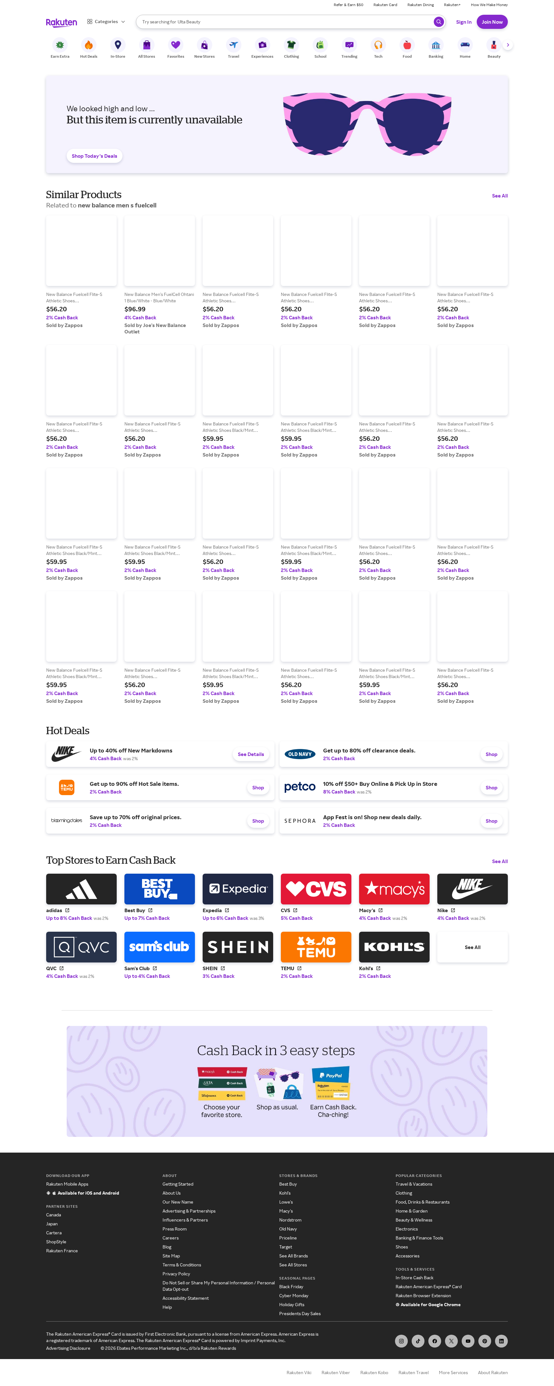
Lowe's (286, 1202)
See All (500, 195)
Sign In (464, 22)
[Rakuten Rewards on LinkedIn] (501, 1341)
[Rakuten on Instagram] (401, 1341)
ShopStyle (56, 1241)
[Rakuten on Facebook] (434, 1341)
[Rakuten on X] (451, 1341)
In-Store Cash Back (414, 1277)
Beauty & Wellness (414, 1219)
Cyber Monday (293, 1295)
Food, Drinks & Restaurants (422, 1202)
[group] (81, 271)
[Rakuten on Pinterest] (484, 1341)
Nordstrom (290, 1219)
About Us (171, 1193)
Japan (52, 1223)
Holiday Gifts (291, 1304)
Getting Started (178, 1184)
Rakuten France (62, 1250)
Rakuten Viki (299, 1372)
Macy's (286, 1211)
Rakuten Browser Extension (423, 1295)
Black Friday (291, 1286)
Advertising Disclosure (68, 1348)
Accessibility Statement (186, 1298)
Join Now (492, 22)
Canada (53, 1214)
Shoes (402, 1246)
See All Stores (293, 1264)
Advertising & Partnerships (189, 1211)
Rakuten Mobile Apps (67, 1184)
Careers (171, 1237)
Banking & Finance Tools (419, 1237)
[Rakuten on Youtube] (468, 1341)
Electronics (407, 1228)
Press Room (175, 1228)
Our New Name (178, 1202)
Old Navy (288, 1228)
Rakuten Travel (414, 1372)
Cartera (54, 1232)
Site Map (171, 1255)
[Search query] (439, 22)
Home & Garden (412, 1211)
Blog (167, 1246)
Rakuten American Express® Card (429, 1286)
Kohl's (284, 1193)
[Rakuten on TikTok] (418, 1341)
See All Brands (293, 1255)
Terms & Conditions (182, 1264)
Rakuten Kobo (374, 1372)
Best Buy (288, 1184)
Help (167, 1307)
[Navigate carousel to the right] (508, 45)
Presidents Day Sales (300, 1313)
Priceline (288, 1237)
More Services (453, 1372)
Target (285, 1246)
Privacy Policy (176, 1273)
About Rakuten (493, 1372)
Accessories (407, 1255)
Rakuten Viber (336, 1372)
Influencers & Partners (185, 1219)
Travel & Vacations (414, 1184)
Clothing (404, 1193)
